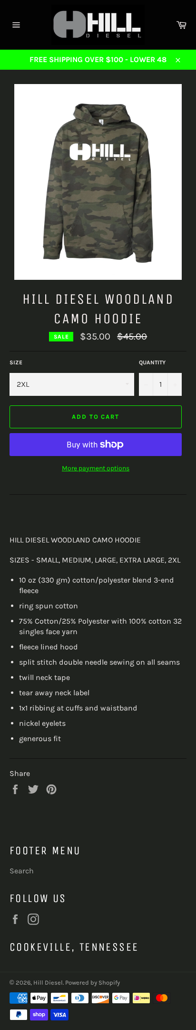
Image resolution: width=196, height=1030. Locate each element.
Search (22, 870)
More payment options (95, 468)
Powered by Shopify (92, 982)
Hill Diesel (48, 982)
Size (16, 362)
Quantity (152, 362)
